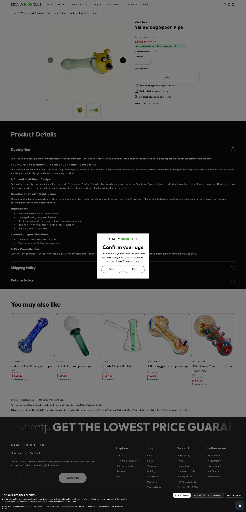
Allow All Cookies (182, 495)
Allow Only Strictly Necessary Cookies (208, 495)
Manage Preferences (234, 495)
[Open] (239, 505)
